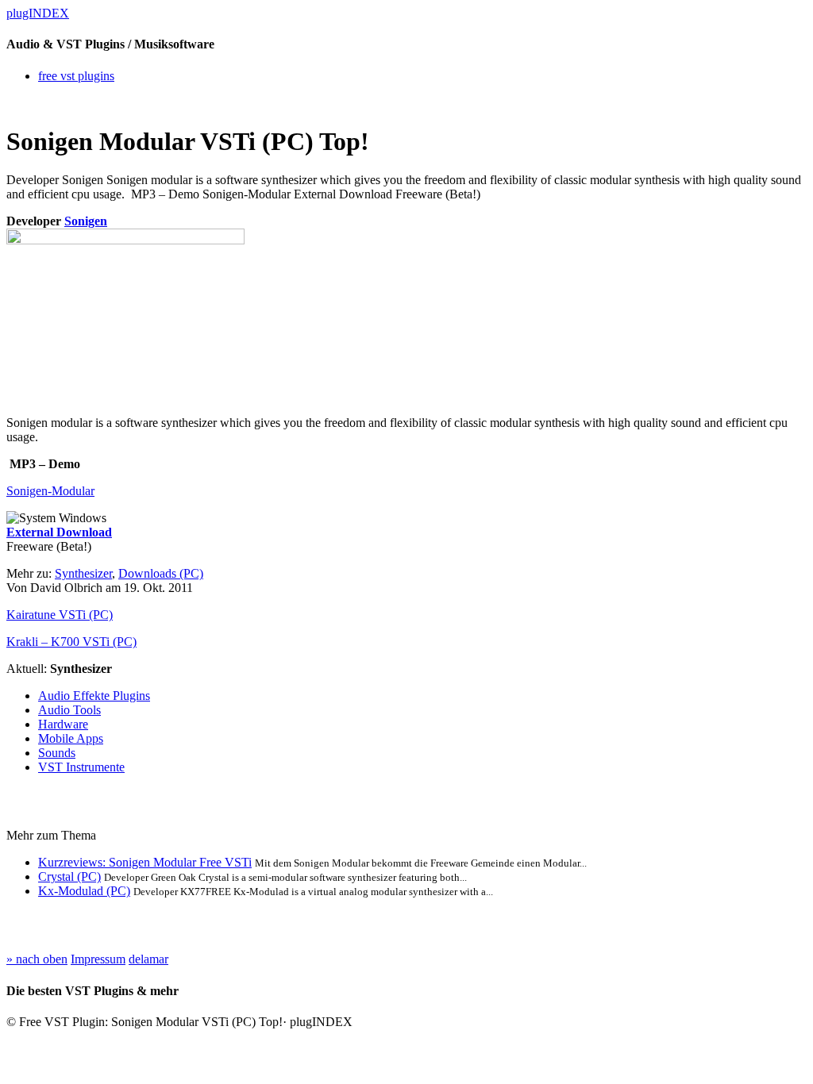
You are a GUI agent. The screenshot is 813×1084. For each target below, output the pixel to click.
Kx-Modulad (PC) (84, 891)
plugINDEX (37, 13)
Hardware (63, 724)
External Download (59, 532)
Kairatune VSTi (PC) (59, 614)
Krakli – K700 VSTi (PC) (71, 641)
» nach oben (36, 959)
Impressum (98, 959)
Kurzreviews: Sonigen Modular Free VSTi (145, 862)
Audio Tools (69, 710)
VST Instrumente (81, 767)
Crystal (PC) (69, 876)
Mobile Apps (70, 738)
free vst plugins (76, 76)
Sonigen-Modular (50, 491)
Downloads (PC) (160, 573)
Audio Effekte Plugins (94, 695)
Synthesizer (83, 573)
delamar (148, 959)
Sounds (56, 752)
